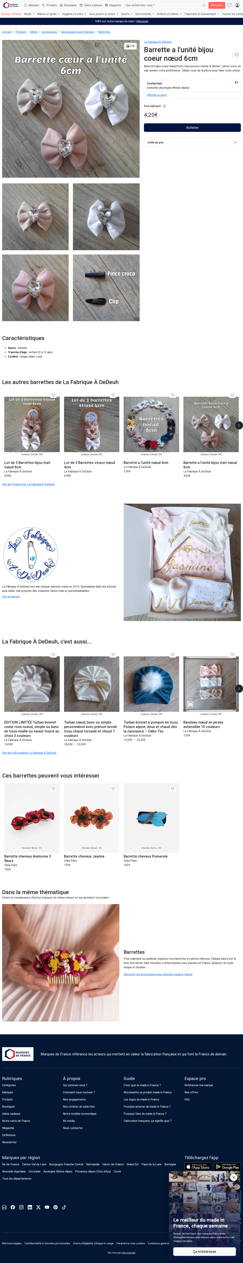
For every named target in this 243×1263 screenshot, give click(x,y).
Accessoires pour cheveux (77, 32)
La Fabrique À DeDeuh (157, 42)
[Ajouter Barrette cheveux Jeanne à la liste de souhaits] (113, 788)
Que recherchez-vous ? (140, 5)
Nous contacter (73, 1128)
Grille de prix (155, 142)
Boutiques (70, 5)
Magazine (115, 5)
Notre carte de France (16, 1121)
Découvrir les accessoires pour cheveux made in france (158, 974)
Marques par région (21, 1157)
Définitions (8, 1135)
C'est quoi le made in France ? (142, 1085)
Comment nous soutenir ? (79, 1092)
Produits (51, 5)
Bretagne (170, 1164)
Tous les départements (16, 1178)
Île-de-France (10, 1164)
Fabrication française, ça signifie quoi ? (147, 1121)
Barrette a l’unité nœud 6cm (146, 463)
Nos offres (191, 1092)
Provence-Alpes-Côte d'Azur (93, 1171)
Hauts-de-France (113, 1164)
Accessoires (49, 32)
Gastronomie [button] (143, 14)
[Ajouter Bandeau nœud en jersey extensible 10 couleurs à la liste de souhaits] (232, 655)
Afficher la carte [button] (157, 95)
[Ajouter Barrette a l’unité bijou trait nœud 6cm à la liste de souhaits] (232, 395)
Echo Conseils (129, 1253)
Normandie (93, 1164)
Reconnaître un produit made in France (148, 1092)
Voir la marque (11, 596)
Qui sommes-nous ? (75, 1085)
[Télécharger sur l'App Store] (197, 1166)
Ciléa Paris (10, 865)
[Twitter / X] (38, 1208)
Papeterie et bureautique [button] (200, 14)
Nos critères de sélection (79, 1106)
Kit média (69, 1121)
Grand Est (133, 1164)
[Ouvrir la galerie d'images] (71, 109)
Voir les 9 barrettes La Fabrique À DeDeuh (28, 484)
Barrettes (104, 32)
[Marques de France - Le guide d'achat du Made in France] (11, 5)
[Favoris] (229, 5)
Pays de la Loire (152, 1164)
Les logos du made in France (141, 1099)
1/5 (131, 46)
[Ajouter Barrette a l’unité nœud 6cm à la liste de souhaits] (172, 395)
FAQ (187, 1099)
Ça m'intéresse (204, 1251)
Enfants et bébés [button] (168, 14)
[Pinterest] (55, 1208)
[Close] (233, 1177)
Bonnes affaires (11, 14)
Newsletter (9, 1142)
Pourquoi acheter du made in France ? (147, 1106)
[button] (131, 1243)
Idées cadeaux (93, 5)
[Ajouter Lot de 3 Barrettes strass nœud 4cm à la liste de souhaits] (113, 395)
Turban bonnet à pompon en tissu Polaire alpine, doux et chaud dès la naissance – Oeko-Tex (151, 726)
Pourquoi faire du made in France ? (145, 1113)
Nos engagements (74, 1099)
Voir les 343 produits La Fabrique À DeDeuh (29, 753)
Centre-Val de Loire (34, 1164)
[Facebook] (13, 1208)
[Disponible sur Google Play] (227, 1167)
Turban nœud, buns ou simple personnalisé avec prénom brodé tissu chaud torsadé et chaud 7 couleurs (90, 729)
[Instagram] (21, 1208)
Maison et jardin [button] (47, 14)
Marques (33, 5)
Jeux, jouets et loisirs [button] (102, 14)
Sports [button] (125, 14)
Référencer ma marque (198, 1085)
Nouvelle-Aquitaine (14, 1171)
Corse (117, 1171)
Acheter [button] (192, 128)
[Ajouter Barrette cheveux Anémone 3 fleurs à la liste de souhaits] (53, 788)
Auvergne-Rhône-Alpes (57, 1171)
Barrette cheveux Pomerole (146, 856)
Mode (34, 32)
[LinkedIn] (30, 1208)
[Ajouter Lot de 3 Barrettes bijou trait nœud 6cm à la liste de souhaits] (53, 395)
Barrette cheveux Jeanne (84, 856)
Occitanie (35, 1171)
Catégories (9, 1085)
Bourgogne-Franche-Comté (66, 1164)
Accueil (6, 32)
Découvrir (142, 21)
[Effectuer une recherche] (204, 5)
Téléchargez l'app (201, 1157)
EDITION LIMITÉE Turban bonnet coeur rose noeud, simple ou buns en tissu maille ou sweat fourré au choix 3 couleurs (31, 729)
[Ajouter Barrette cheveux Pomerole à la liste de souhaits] (172, 788)
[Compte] (237, 5)
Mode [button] (28, 14)
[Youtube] (47, 1208)
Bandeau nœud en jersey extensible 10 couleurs (203, 724)
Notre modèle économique (79, 1113)
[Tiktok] (64, 1208)
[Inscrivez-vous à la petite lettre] (4, 1208)
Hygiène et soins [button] (73, 14)
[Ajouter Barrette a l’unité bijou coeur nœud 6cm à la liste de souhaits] (236, 55)
